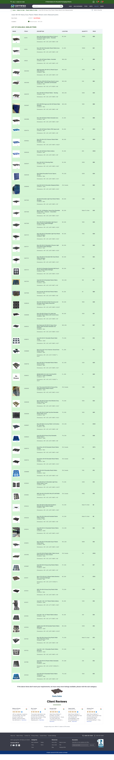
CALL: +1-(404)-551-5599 (18, 1)
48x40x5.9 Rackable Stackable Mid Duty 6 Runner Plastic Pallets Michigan (48, 269)
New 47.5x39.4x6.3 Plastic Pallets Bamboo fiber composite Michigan (48, 577)
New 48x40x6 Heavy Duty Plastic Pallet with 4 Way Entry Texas (47, 638)
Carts (90, 6)
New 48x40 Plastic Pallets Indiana (45, 151)
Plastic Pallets (57, 696)
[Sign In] (93, 1)
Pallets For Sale (21, 10)
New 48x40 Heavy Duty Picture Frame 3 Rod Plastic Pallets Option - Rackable (47, 37)
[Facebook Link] (10, 745)
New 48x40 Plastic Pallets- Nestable (46, 59)
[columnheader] (17, 31)
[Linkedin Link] (16, 745)
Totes (85, 6)
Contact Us (27, 735)
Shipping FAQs (62, 747)
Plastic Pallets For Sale (31, 10)
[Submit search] (61, 6)
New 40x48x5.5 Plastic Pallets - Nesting (47, 92)
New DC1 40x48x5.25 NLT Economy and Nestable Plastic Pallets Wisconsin (47, 302)
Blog (53, 747)
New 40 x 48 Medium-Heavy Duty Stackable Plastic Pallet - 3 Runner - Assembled (48, 211)
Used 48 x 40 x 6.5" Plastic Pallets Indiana (48, 601)
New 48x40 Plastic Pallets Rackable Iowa (47, 118)
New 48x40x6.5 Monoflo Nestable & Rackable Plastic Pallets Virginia (46, 505)
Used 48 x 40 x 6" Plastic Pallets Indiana (47, 614)
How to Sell (54, 744)
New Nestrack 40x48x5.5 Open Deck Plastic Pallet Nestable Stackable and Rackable (46, 326)
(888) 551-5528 (88, 735)
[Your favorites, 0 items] (97, 2)
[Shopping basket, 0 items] (101, 1)
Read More (24, 720)
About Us (12, 735)
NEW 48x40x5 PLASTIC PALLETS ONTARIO (48, 493)
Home (70, 6)
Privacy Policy (34, 735)
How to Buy (54, 742)
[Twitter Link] (19, 745)
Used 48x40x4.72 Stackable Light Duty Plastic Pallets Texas (47, 482)
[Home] (18, 6)
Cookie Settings (52, 735)
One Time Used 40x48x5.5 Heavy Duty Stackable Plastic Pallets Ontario (47, 387)
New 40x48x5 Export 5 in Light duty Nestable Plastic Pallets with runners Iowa (47, 314)
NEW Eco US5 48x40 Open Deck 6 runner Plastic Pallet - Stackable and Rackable (48, 82)
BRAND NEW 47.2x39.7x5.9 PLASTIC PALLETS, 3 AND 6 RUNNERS (46, 375)
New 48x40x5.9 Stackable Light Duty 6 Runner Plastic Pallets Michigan (47, 222)
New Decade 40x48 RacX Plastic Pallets (47, 291)
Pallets (96, 6)
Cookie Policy (43, 735)
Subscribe (92, 745)
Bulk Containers (78, 6)
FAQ (60, 744)
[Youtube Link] (14, 745)
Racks (102, 6)
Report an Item (62, 742)
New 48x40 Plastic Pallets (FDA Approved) (48, 129)
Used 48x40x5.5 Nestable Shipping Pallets (48, 185)
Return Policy (19, 735)
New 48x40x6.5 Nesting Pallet (45, 162)
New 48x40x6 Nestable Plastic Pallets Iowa (48, 48)
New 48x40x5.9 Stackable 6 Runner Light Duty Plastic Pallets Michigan (48, 246)
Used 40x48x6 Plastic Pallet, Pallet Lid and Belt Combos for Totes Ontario (48, 554)
